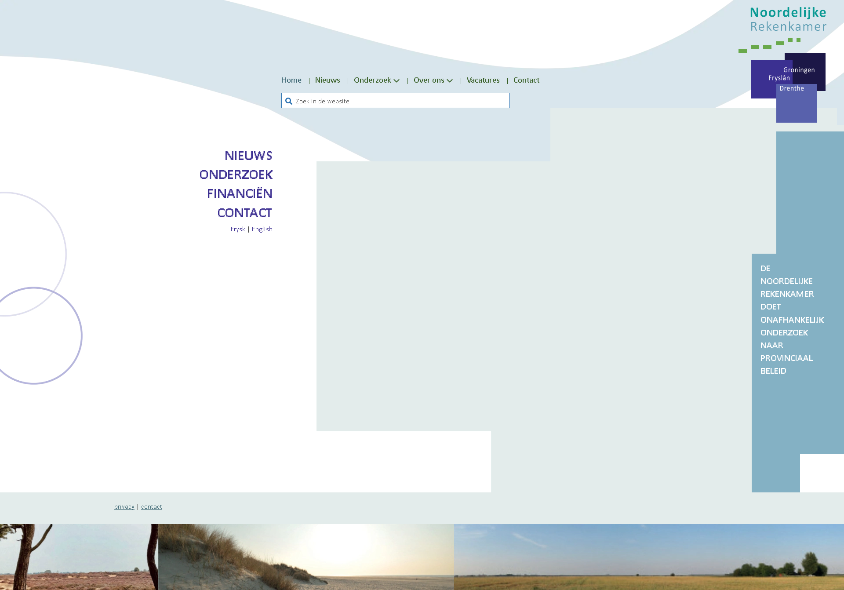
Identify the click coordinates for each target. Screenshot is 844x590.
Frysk (238, 229)
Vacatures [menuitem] (483, 79)
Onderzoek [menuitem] (372, 79)
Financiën (240, 193)
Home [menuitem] (291, 79)
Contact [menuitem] (526, 79)
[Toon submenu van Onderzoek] (396, 80)
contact (151, 506)
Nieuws (249, 155)
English (262, 229)
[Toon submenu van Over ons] (449, 80)
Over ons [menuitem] (429, 79)
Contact (245, 212)
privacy (124, 506)
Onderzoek (236, 174)
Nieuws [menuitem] (327, 79)
